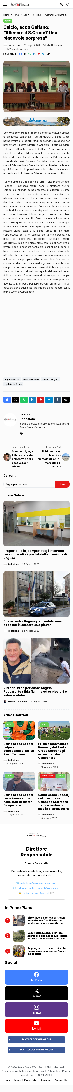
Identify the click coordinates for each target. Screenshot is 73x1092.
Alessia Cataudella (17, 701)
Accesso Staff (62, 1080)
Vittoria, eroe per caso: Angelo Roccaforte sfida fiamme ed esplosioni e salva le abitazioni (35, 691)
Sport (26, 14)
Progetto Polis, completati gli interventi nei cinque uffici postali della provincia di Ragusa (35, 554)
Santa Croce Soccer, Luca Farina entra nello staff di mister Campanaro (18, 800)
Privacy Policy (31, 1080)
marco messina (31, 379)
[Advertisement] (36, 334)
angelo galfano (12, 379)
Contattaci (46, 1080)
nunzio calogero (50, 379)
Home (6, 14)
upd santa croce (13, 384)
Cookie (17, 1080)
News (16, 14)
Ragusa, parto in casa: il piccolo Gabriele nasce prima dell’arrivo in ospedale (46, 951)
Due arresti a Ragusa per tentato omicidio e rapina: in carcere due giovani (35, 623)
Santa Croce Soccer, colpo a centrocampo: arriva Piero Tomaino (18, 749)
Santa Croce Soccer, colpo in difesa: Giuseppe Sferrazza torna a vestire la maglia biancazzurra (53, 802)
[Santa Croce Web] (20, 4)
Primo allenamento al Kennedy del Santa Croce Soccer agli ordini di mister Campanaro (53, 750)
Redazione (14, 45)
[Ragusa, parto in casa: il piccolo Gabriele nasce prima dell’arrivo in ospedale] (19, 951)
